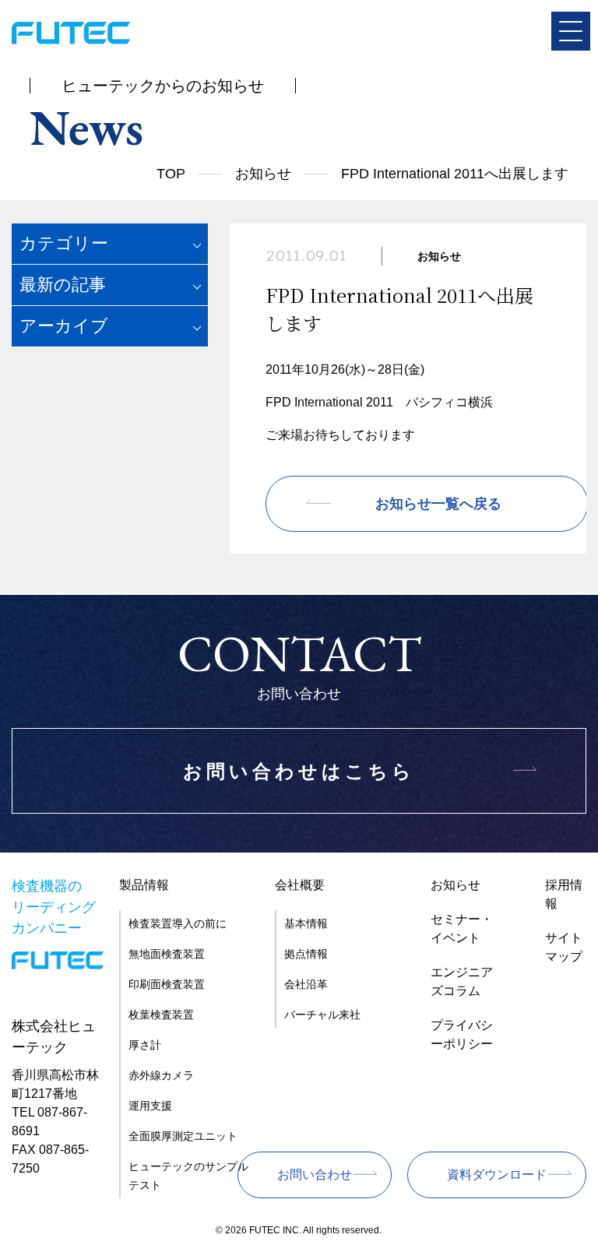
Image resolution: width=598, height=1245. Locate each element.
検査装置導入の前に (177, 923)
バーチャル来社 (322, 1014)
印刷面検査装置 (166, 984)
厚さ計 (144, 1045)
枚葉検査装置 (161, 1014)
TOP (171, 173)
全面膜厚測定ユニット (182, 1136)
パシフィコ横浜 (449, 402)
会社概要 (300, 885)
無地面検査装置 (166, 954)
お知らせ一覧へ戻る (438, 504)
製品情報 (144, 885)
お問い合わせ (314, 1174)
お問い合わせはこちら (299, 771)
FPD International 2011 (329, 402)
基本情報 (306, 923)
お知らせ (263, 173)
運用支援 (150, 1105)
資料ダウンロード (497, 1174)
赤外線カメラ (161, 1075)
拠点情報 (306, 954)
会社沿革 (306, 984)
